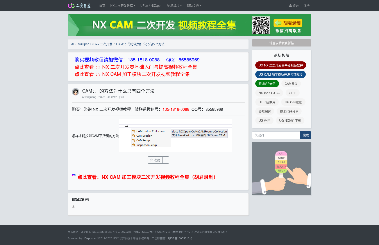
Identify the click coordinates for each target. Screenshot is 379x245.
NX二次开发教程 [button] (121, 5)
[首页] (72, 44)
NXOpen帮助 (293, 102)
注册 (307, 5)
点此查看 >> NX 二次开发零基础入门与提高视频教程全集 (136, 66)
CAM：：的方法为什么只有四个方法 (140, 44)
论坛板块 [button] (173, 5)
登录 (295, 5)
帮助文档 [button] (193, 5)
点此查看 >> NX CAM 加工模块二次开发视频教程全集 (132, 73)
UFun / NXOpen (151, 5)
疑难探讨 (265, 111)
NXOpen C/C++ (269, 93)
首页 (102, 5)
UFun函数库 (267, 102)
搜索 (306, 135)
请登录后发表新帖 (281, 43)
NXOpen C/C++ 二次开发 (95, 44)
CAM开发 (291, 83)
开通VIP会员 (267, 83)
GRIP (292, 93)
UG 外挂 (264, 120)
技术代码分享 (289, 111)
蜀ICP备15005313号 (180, 238)
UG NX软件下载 (290, 120)
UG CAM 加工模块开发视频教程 (280, 74)
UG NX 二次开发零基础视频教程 (281, 65)
